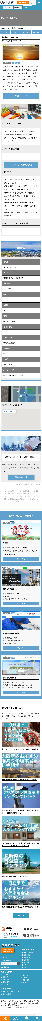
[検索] (18, 963)
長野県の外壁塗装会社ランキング (15, 876)
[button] (39, 2)
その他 (9, 28)
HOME (3, 28)
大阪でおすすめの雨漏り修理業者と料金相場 (19, 780)
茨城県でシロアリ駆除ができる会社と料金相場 (20, 749)
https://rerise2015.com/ (13, 375)
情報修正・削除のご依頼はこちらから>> (28, 484)
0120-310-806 (9, 289)
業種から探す (6, 972)
